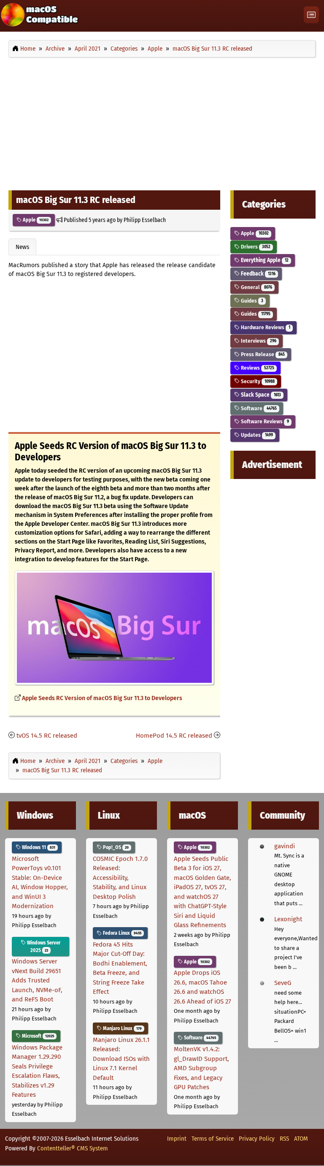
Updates (256, 435)
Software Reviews (264, 421)
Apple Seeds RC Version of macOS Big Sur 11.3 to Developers (102, 698)
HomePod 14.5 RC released (174, 735)
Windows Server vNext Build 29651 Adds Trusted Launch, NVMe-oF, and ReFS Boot (37, 980)
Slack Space (260, 395)
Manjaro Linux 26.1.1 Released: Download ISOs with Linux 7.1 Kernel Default (121, 1059)
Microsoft (37, 1036)
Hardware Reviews (265, 327)
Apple (35, 220)
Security (257, 381)
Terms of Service (213, 1138)
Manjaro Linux (122, 1028)
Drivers (255, 246)
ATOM (301, 1138)
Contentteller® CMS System (72, 1148)
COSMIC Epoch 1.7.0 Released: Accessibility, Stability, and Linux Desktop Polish (120, 878)
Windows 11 (38, 847)
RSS (284, 1138)
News (22, 247)
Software (258, 408)
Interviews (258, 341)
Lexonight (288, 919)
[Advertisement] (162, 121)
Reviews (257, 368)
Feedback (257, 274)
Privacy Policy (257, 1138)
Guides (251, 301)
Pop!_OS (115, 847)
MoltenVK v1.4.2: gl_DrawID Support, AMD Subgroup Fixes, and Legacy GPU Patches (201, 1068)
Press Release (262, 354)
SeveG (282, 983)
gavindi (284, 846)
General (256, 287)
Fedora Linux (121, 933)
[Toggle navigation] (311, 15)
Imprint (176, 1138)
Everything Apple (264, 260)
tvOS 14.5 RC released (46, 735)
